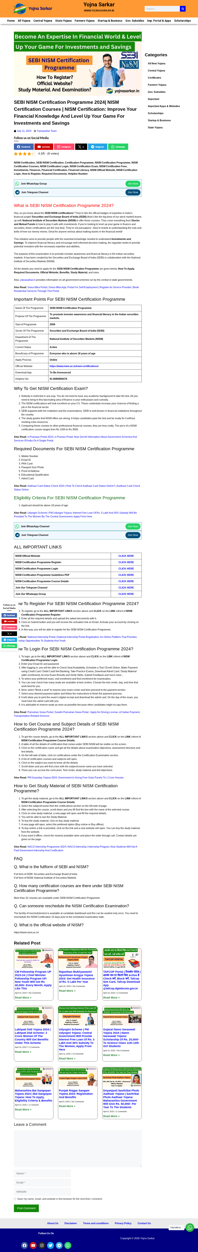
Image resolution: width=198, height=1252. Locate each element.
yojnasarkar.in (27, 280)
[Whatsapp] (67, 1245)
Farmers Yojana (85, 20)
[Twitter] (50, 1245)
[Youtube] (33, 1245)
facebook (25, 146)
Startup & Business (110, 20)
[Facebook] (24, 1245)
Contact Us (144, 1223)
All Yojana (24, 20)
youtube (46, 146)
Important (153, 99)
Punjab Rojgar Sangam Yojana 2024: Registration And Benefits (76, 1094)
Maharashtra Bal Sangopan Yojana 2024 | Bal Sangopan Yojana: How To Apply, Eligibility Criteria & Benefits (33, 1095)
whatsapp (120, 146)
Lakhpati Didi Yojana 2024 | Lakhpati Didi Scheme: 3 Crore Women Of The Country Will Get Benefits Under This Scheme (33, 1036)
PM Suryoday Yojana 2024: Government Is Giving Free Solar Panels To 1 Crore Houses (76, 777)
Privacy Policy (123, 1223)
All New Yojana (156, 63)
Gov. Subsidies (134, 20)
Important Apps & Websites (164, 106)
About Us (52, 1223)
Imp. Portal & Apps (159, 20)
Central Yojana (42, 20)
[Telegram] (59, 1245)
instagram (66, 146)
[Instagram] (41, 1245)
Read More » (23, 997)
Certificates (154, 77)
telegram (99, 146)
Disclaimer (71, 1223)
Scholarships (182, 20)
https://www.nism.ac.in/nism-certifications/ (74, 366)
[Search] (183, 9)
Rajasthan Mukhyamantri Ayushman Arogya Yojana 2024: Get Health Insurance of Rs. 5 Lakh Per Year (77, 976)
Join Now (133, 183)
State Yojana (63, 20)
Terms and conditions (96, 1223)
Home (11, 20)
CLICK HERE (126, 556)
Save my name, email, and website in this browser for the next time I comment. (60, 1199)
